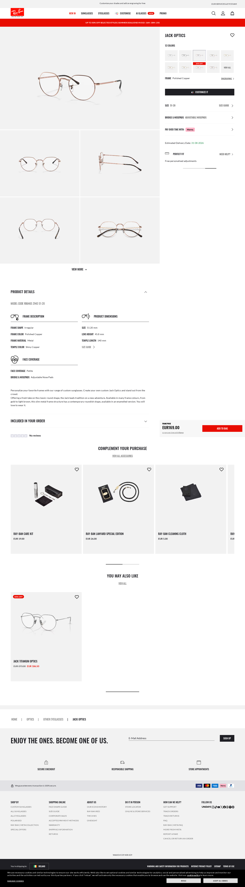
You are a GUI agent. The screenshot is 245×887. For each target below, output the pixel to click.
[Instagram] (213, 807)
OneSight (92, 820)
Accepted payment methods (64, 820)
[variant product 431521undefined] (213, 67)
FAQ (165, 820)
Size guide (54, 811)
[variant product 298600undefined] (171, 55)
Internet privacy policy (201, 866)
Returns (53, 834)
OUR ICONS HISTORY (97, 807)
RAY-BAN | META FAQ (173, 825)
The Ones (91, 816)
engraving (226, 78)
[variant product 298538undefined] (227, 55)
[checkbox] (232, 35)
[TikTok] (215, 807)
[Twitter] (221, 807)
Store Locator (133, 807)
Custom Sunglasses (21, 807)
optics (30, 719)
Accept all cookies (220, 880)
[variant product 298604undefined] (199, 55)
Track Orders (170, 811)
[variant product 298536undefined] (213, 55)
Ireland (41, 866)
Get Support (169, 807)
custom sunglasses (72, 390)
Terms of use (228, 866)
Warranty (54, 825)
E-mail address (137, 738)
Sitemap (217, 866)
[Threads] (227, 807)
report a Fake (170, 834)
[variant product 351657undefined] (171, 67)
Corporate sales (58, 816)
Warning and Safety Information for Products (168, 866)
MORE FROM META (172, 829)
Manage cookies (15, 881)
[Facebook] (224, 807)
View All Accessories (122, 456)
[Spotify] (230, 807)
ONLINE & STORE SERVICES (137, 811)
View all (122, 583)
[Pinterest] (233, 807)
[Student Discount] (207, 806)
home (14, 719)
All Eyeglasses (18, 816)
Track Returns (171, 816)
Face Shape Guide (58, 807)
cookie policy (193, 875)
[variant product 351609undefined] (185, 67)
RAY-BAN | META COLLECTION (25, 825)
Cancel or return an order (178, 838)
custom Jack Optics (111, 390)
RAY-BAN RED (93, 811)
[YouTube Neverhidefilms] (218, 807)
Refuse (183, 880)
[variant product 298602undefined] (185, 55)
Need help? (225, 154)
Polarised (16, 820)
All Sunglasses (18, 811)
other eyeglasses (53, 719)
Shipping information (61, 829)
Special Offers (18, 829)
